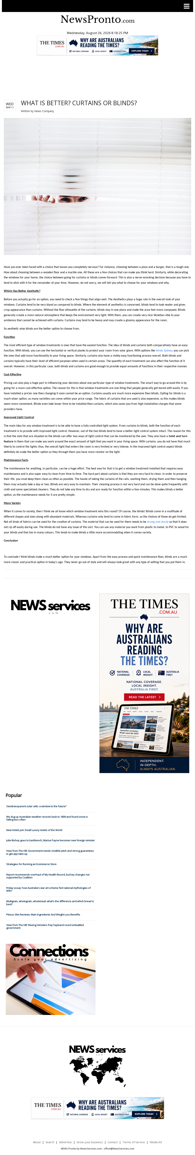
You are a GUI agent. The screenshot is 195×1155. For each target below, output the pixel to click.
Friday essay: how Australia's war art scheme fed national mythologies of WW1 (48, 889)
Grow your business (90, 1142)
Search (50, 1142)
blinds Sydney (164, 350)
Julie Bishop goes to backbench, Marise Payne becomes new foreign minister (50, 840)
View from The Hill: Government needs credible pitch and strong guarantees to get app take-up (50, 852)
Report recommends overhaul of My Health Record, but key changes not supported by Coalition (48, 876)
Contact (113, 1142)
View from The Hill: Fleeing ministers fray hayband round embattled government (45, 926)
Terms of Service (133, 1142)
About (37, 1142)
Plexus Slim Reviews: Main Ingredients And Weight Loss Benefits (43, 914)
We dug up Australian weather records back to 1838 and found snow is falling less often (47, 818)
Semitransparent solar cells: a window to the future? (36, 806)
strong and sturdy (158, 521)
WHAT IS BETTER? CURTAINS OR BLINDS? (79, 103)
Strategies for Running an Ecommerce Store (31, 864)
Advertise (65, 1142)
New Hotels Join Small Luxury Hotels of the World (34, 830)
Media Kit (156, 1142)
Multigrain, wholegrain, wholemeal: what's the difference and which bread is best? (50, 902)
